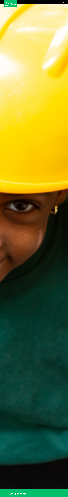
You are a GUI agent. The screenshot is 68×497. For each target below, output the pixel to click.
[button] (30, 2)
